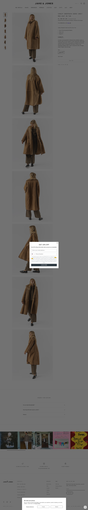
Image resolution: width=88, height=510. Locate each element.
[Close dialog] (57, 243)
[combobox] (33, 254)
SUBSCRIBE (44, 265)
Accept (43, 506)
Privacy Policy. (37, 503)
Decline (56, 506)
